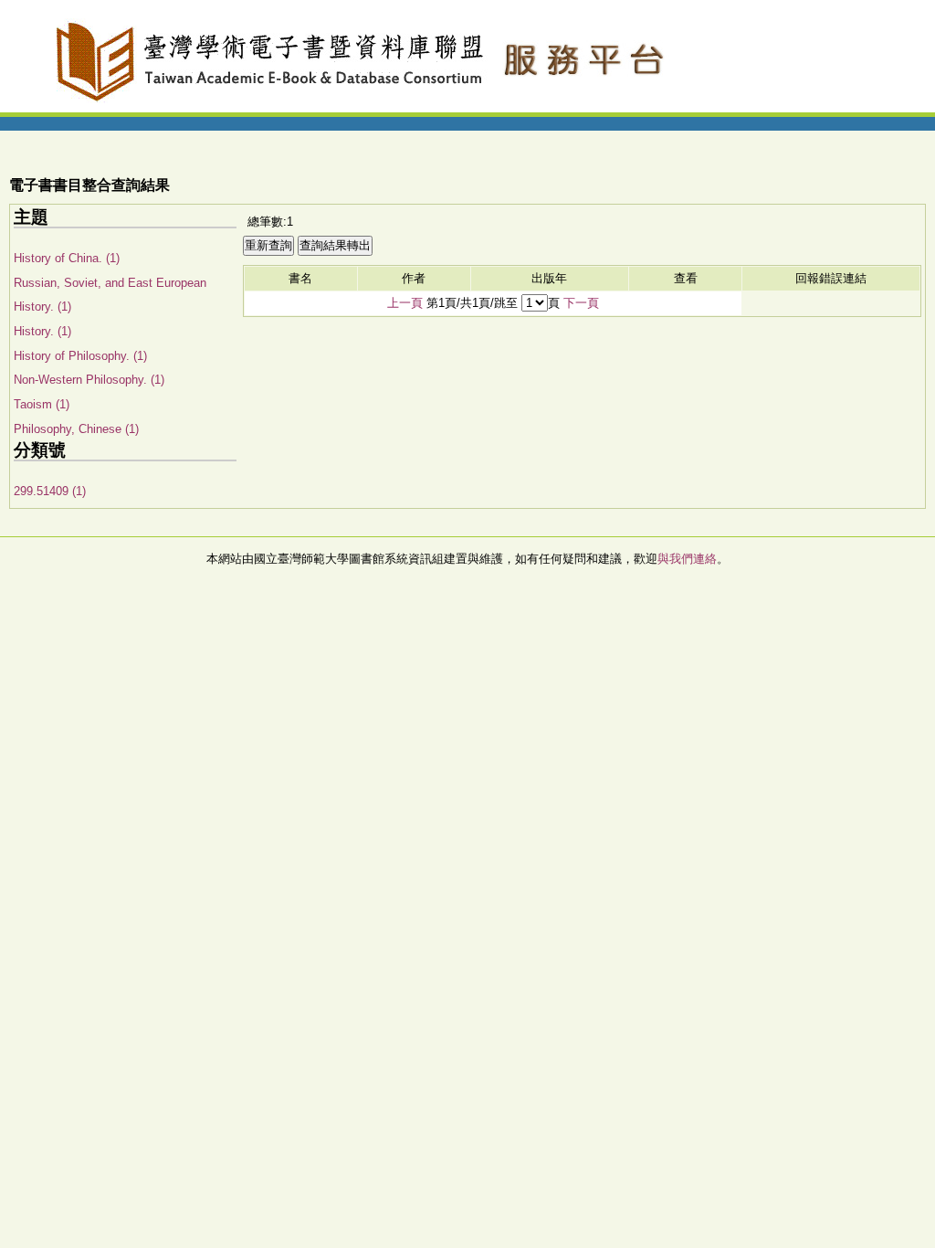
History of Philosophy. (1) (80, 356)
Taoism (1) (41, 404)
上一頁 (405, 303)
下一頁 (581, 303)
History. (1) (42, 331)
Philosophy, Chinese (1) (76, 429)
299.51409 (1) (50, 491)
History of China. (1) (67, 258)
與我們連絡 (687, 559)
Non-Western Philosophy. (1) (89, 379)
